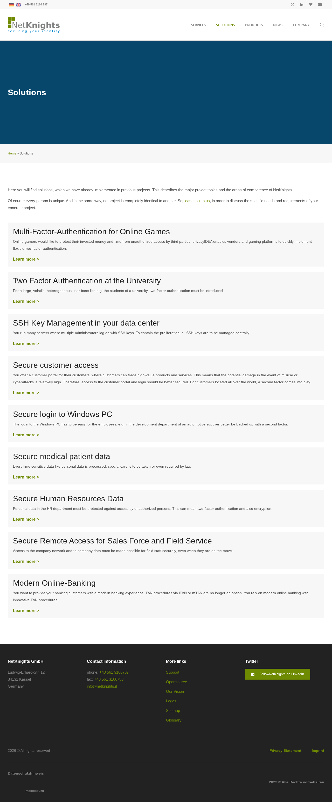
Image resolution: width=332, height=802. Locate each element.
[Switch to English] (18, 4)
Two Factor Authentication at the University (87, 280)
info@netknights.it (102, 686)
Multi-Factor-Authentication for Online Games (91, 231)
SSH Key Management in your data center (86, 323)
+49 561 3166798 (108, 679)
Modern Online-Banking (54, 583)
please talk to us (196, 200)
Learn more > (26, 259)
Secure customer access (56, 365)
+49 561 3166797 (114, 672)
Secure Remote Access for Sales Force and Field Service (112, 540)
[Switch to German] (11, 4)
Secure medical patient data (61, 456)
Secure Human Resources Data (68, 498)
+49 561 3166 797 (36, 4)
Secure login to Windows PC (62, 414)
